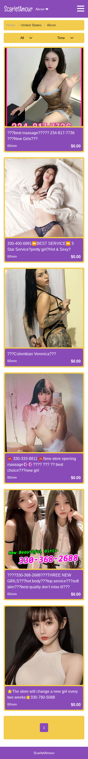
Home (10, 25)
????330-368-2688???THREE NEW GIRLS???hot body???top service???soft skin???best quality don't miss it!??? (43, 581)
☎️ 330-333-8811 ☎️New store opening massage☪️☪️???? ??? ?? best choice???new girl (41, 464)
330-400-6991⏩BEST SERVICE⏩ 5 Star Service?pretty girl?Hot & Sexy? (40, 246)
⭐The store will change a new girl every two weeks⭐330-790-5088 (42, 694)
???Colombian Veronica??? (31, 354)
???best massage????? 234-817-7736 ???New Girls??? (41, 136)
